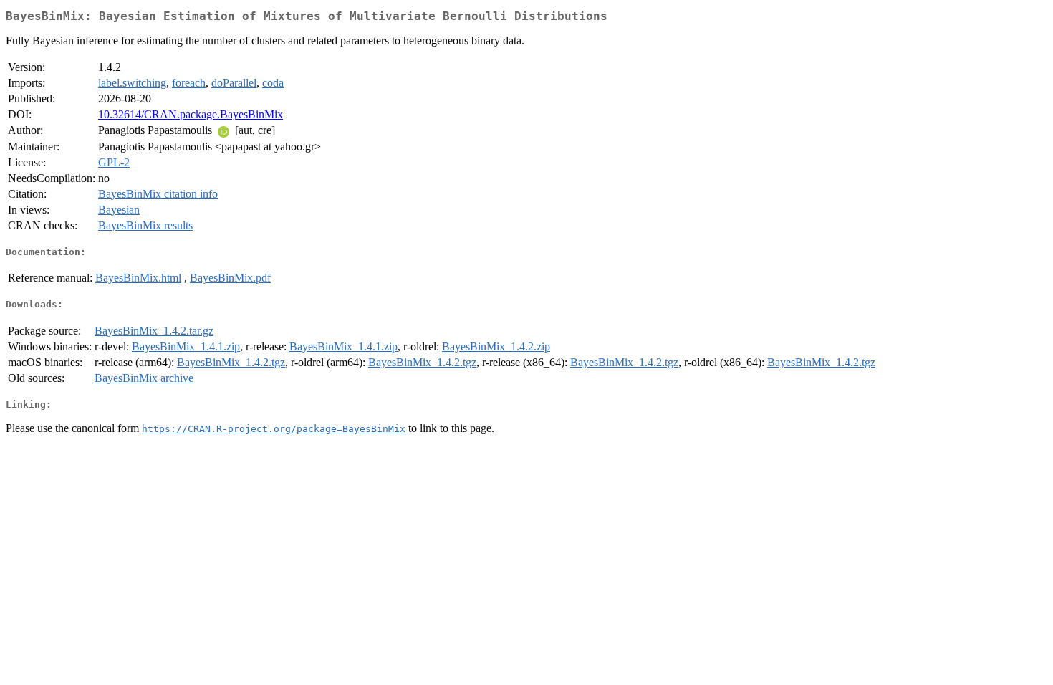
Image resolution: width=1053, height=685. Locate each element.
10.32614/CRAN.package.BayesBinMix (190, 114)
